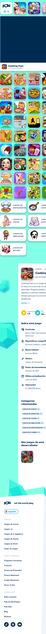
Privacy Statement (11, 575)
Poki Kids (8, 607)
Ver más (24, 303)
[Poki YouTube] (19, 624)
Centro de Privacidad (12, 570)
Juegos (38, 269)
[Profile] (4, 11)
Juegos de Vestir (11, 544)
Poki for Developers (12, 602)
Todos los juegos (11, 549)
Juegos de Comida (31, 432)
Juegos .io (8, 529)
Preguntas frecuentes (13, 561)
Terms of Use (9, 585)
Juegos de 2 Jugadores (13, 534)
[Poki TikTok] (6, 624)
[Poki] (6, 6)
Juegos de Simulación (32, 423)
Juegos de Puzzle (11, 539)
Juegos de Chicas (30, 409)
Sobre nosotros (10, 597)
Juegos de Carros (11, 524)
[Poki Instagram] (13, 624)
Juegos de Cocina (30, 418)
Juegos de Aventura (32, 414)
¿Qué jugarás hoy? (8, 11)
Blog (6, 612)
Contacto (8, 565)
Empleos (7, 616)
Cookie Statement (11, 580)
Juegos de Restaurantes (33, 428)
